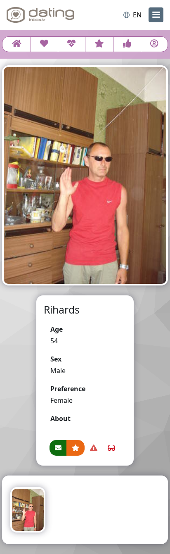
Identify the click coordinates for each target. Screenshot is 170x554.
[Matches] (71, 44)
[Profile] (154, 44)
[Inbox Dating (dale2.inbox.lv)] (40, 15)
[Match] (44, 44)
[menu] (156, 14)
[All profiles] (16, 44)
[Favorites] (99, 44)
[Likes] (127, 44)
